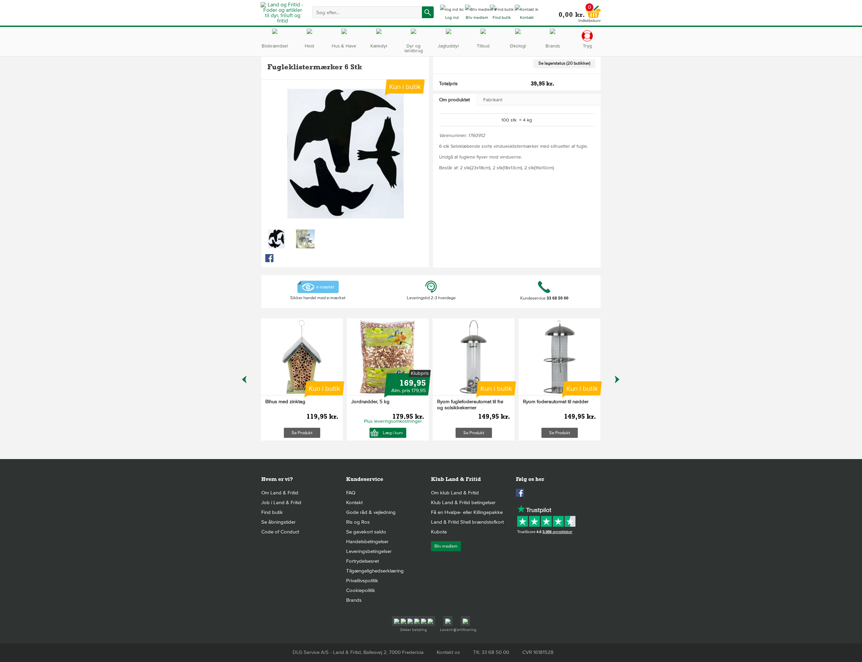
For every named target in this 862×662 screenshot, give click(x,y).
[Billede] (276, 239)
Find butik (272, 512)
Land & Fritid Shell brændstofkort (467, 522)
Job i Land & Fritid (281, 502)
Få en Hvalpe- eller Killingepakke (467, 512)
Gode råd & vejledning (371, 512)
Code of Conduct (280, 532)
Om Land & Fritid (279, 493)
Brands (354, 600)
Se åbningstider (278, 522)
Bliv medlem (446, 546)
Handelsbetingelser (367, 541)
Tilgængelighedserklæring (375, 571)
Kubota (439, 532)
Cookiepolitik (360, 590)
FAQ (350, 493)
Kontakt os (448, 652)
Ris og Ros (358, 522)
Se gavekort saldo (366, 532)
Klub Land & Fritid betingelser (463, 502)
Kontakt (354, 502)
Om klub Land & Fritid (455, 493)
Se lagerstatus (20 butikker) (564, 63)
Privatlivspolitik (362, 581)
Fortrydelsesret (362, 561)
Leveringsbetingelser (369, 551)
